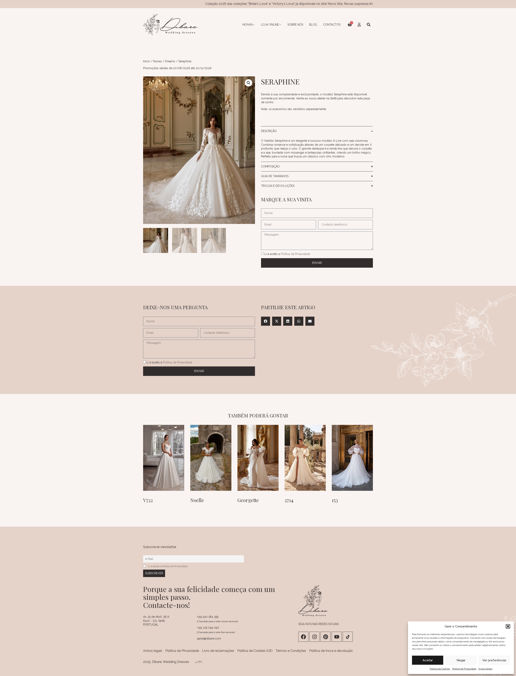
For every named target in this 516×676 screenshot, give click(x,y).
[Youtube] (337, 637)
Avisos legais (485, 668)
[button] (508, 626)
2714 (289, 500)
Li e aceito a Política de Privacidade (168, 566)
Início (146, 61)
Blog (313, 24)
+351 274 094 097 (208, 627)
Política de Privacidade (464, 668)
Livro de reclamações (218, 651)
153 (335, 500)
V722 (148, 500)
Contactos (331, 24)
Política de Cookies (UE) (255, 651)
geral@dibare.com (209, 638)
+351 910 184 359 (207, 616)
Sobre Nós (295, 24)
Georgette (248, 500)
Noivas (247, 24)
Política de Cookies (440, 668)
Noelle (197, 500)
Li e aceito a (287, 254)
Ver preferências (494, 660)
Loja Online (270, 24)
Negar (461, 660)
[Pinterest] (325, 637)
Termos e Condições (291, 651)
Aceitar (427, 660)
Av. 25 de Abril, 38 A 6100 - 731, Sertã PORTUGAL (156, 620)
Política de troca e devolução (331, 651)
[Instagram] (314, 637)
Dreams (170, 61)
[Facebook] (303, 637)
